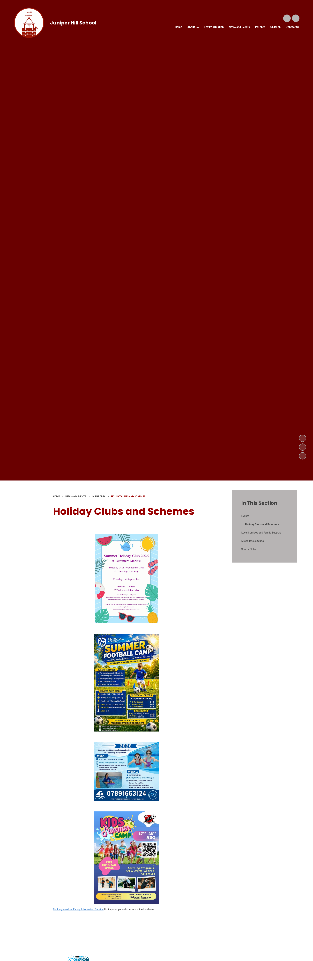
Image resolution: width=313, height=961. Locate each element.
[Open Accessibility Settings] (295, 18)
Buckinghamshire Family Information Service (78, 909)
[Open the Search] (287, 18)
